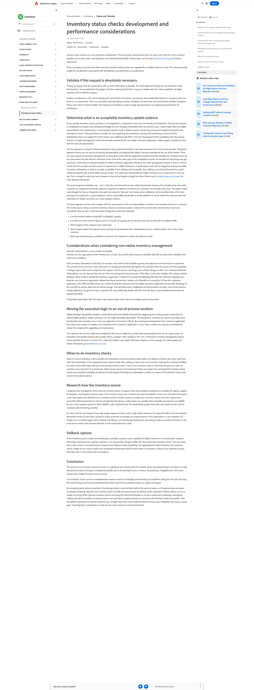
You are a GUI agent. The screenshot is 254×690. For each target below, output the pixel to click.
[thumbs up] (140, 686)
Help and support (25, 71)
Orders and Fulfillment (28, 102)
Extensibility (24, 55)
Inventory (89, 43)
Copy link (215, 17)
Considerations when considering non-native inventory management (214, 42)
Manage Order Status (29, 107)
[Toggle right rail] (197, 10)
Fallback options (204, 67)
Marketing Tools (25, 97)
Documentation (73, 16)
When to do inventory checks (208, 56)
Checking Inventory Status (31, 113)
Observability (24, 60)
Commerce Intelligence (28, 130)
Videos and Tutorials (105, 16)
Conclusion (202, 72)
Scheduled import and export (167, 176)
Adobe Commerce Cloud (28, 44)
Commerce (88, 16)
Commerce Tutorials (27, 39)
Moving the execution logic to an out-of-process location (215, 49)
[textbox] (37, 24)
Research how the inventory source (211, 62)
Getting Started (25, 49)
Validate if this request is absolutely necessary (214, 27)
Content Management (27, 92)
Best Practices (78, 43)
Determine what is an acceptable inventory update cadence (216, 34)
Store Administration (27, 76)
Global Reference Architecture (31, 65)
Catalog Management (27, 86)
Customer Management (28, 81)
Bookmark (204, 17)
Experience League (163, 58)
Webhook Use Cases (97, 343)
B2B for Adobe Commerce (28, 119)
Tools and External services (30, 125)
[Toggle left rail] (56, 10)
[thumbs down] (146, 686)
